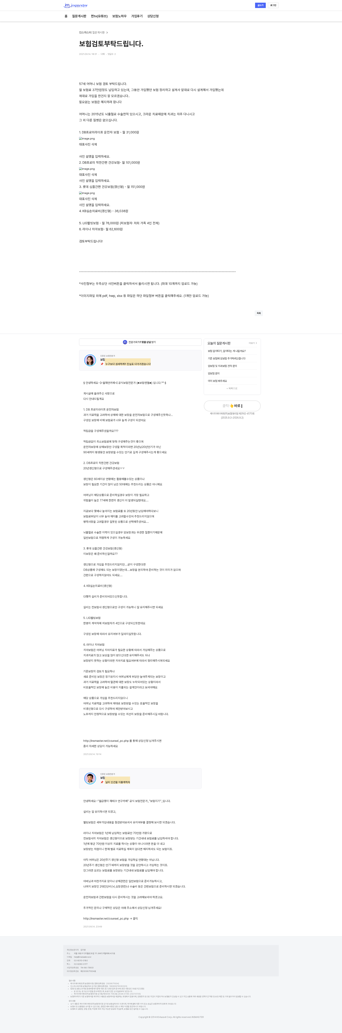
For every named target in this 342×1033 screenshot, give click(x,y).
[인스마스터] (75, 5)
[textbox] (171, 181)
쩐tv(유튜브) (99, 16)
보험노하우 (119, 16)
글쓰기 (260, 5)
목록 (259, 313)
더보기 (252, 343)
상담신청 (153, 16)
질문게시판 (79, 16)
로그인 (273, 5)
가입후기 (137, 16)
